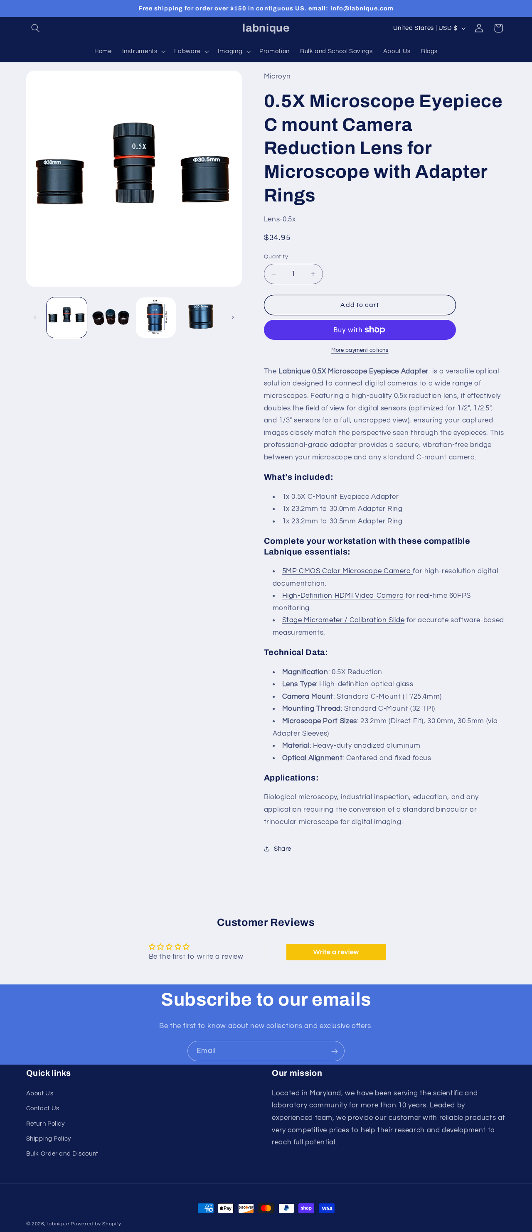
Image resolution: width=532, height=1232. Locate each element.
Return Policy (45, 1124)
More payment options (360, 350)
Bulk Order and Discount (62, 1154)
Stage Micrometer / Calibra (328, 620)
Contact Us (42, 1108)
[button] (35, 28)
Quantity (276, 257)
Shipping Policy (48, 1139)
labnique (58, 1224)
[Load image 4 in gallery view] (200, 317)
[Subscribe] (334, 1051)
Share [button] (282, 849)
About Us (40, 1093)
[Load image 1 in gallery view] (67, 317)
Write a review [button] (336, 952)
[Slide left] (35, 318)
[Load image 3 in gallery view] (156, 317)
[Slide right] (233, 318)
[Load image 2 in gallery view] (111, 317)
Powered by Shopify (96, 1224)
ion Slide (391, 620)
